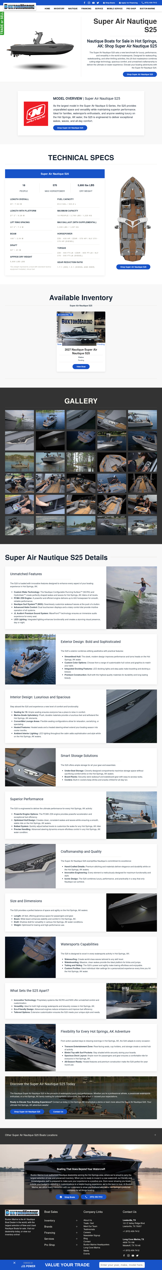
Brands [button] (48, 1226)
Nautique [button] (73, 8)
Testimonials (89, 1229)
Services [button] (49, 1238)
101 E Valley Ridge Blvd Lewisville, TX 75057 (134, 1225)
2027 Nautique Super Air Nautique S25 (81, 351)
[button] (19, 419)
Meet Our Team (90, 1226)
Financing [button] (49, 1232)
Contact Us (58, 1111)
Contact (87, 1241)
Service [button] (99, 8)
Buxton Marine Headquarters (96, 1244)
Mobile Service (115, 8)
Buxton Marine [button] (147, 8)
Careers (87, 1232)
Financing (86, 8)
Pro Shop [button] (131, 8)
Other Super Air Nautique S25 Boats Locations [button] (31, 1135)
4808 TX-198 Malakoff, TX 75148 (131, 1244)
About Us (88, 1220)
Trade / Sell (89, 1223)
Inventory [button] (59, 8)
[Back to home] (19, 6)
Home (47, 8)
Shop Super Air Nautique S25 (140, 74)
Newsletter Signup (92, 1235)
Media (86, 1250)
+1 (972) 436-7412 (131, 1231)
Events (87, 1253)
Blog (86, 1238)
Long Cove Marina (92, 1247)
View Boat (81, 366)
